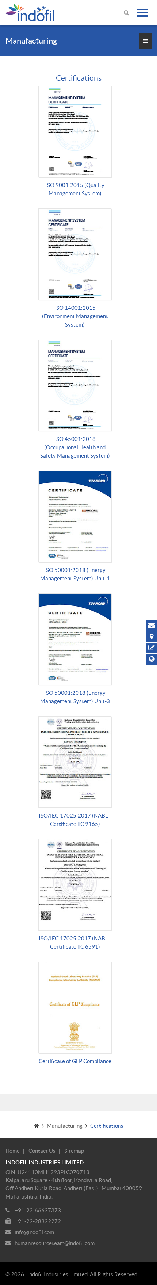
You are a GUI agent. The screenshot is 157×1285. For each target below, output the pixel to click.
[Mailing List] (151, 625)
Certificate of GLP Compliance (75, 1061)
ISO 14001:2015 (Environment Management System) (75, 316)
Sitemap (74, 1151)
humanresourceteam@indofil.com (55, 1243)
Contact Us (41, 1151)
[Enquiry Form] (151, 647)
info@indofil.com (34, 1232)
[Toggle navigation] (142, 13)
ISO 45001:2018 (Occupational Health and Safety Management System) (75, 447)
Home (12, 1151)
